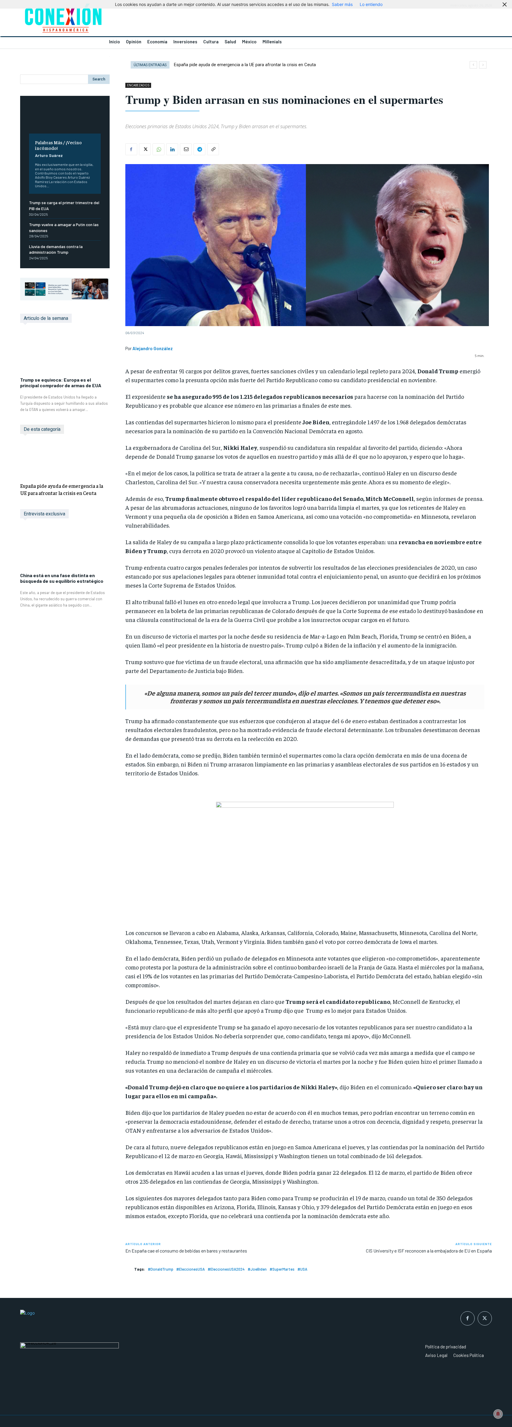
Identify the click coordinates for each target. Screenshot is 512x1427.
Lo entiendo (371, 4)
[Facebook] (131, 149)
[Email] (186, 149)
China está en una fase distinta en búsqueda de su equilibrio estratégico (61, 578)
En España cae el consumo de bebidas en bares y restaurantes (186, 1250)
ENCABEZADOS (138, 85)
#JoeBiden (257, 1269)
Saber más (342, 4)
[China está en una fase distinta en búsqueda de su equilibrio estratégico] (65, 548)
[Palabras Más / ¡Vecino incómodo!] (65, 119)
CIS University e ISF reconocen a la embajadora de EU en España (429, 1250)
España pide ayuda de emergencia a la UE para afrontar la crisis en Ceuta (61, 489)
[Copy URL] (213, 149)
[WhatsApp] (158, 149)
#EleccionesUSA (190, 1269)
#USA (302, 1269)
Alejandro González (152, 348)
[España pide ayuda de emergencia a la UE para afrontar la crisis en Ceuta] (65, 459)
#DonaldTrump (160, 1269)
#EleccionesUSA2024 (226, 1269)
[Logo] (134, 20)
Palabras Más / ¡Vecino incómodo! (58, 145)
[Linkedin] (172, 149)
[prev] (473, 65)
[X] (145, 149)
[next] (483, 65)
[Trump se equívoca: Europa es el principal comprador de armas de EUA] (65, 353)
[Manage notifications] (498, 1414)
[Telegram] (199, 149)
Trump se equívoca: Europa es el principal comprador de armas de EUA (60, 382)
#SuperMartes (282, 1269)
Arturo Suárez (49, 155)
